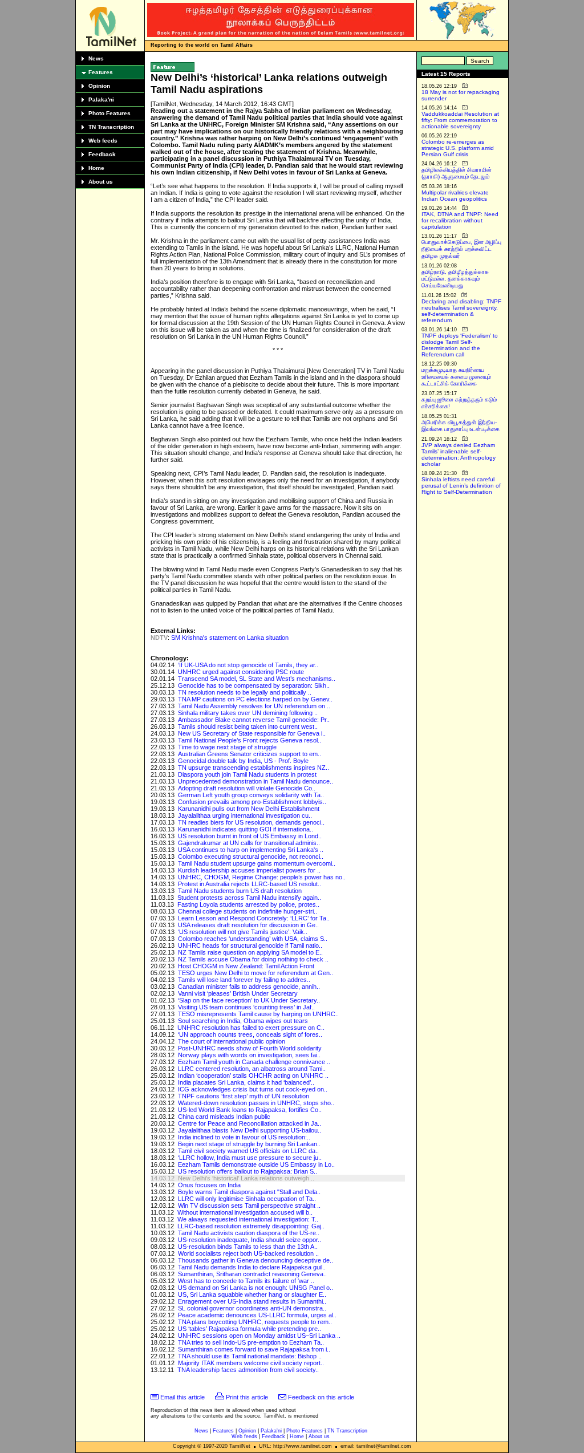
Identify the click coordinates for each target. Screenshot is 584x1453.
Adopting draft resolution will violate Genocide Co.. (246, 788)
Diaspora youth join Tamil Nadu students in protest (247, 774)
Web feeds (102, 140)
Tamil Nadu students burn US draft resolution (240, 890)
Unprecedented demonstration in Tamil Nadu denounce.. (255, 781)
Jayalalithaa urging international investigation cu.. (245, 815)
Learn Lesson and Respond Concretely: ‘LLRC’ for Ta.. (254, 918)
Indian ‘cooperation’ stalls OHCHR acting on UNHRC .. (253, 1075)
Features (100, 72)
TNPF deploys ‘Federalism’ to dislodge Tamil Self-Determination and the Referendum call (459, 345)
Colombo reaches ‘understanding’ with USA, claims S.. (252, 938)
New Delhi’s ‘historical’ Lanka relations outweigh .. (246, 1178)
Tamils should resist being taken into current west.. (248, 726)
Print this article (247, 1397)
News (96, 58)
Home (96, 168)
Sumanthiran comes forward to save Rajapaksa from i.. (254, 1349)
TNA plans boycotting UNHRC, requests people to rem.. (255, 1321)
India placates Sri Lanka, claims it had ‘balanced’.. (246, 1082)
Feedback (102, 154)
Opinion (99, 86)
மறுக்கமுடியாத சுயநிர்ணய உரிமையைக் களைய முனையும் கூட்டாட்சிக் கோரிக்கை (456, 377)
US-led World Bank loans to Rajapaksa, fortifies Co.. (250, 1109)
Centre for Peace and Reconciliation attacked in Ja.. (249, 1123)
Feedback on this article (321, 1397)
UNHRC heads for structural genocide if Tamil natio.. (250, 945)
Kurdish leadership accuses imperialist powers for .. (249, 870)
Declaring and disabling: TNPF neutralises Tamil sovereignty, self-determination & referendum (461, 310)
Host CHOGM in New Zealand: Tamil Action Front (246, 966)
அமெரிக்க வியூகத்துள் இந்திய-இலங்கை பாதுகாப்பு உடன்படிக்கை (460, 425)
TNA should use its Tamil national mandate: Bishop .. (250, 1356)
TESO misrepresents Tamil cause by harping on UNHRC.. (258, 1013)
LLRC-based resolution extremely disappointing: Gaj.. (251, 1226)
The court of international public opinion (231, 1041)
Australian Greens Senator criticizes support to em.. (249, 753)
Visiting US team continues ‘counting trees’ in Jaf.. (246, 1007)
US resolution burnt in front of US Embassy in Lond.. (250, 836)
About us (100, 181)
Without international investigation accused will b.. (245, 1212)
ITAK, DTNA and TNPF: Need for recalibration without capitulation (459, 220)
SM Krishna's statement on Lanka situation (230, 637)
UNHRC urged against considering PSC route (241, 671)
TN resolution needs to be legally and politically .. (244, 692)
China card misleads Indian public (224, 1116)
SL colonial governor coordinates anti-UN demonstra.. (252, 1308)
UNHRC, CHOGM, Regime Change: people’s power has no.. (262, 877)
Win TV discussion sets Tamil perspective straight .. (249, 1205)
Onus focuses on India (209, 1185)
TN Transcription (111, 127)
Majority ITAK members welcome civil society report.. (251, 1362)
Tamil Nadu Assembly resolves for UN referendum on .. (254, 706)
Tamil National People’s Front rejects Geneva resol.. (249, 740)
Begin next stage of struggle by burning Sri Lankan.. (249, 1144)
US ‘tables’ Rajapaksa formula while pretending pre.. (249, 1328)
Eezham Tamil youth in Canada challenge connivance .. (254, 1061)
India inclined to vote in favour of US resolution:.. (244, 1137)
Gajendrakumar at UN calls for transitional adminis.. (249, 842)
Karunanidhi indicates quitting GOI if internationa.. (245, 829)
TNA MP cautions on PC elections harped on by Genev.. (255, 699)
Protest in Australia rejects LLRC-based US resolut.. (249, 883)
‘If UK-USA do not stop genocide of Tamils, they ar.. (248, 664)
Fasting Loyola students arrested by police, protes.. (248, 904)
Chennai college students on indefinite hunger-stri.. (247, 911)
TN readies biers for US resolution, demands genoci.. (251, 822)
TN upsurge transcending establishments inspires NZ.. (253, 767)
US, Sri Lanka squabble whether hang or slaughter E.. (252, 1294)
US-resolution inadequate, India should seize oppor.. (249, 1239)
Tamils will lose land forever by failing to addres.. (244, 979)
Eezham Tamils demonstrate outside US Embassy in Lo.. (256, 1164)
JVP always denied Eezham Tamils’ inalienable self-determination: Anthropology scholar (458, 454)
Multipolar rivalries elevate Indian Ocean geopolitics (455, 195)
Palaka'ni (101, 99)
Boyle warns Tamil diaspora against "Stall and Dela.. (249, 1191)
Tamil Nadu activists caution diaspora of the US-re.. (248, 1232)
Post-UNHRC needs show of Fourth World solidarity (250, 1048)
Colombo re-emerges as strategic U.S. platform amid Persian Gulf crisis (457, 148)
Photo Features (109, 113)
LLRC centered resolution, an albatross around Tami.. (252, 1068)
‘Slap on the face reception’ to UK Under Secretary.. (249, 1000)
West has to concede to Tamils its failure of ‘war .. (246, 1280)
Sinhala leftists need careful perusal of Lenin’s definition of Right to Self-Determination (461, 485)
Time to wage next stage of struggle (227, 747)
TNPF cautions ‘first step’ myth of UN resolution (243, 1096)
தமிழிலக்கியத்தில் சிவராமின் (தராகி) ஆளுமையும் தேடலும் (456, 173)
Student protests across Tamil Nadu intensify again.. (249, 897)
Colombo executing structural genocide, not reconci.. (250, 856)
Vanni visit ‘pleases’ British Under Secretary (238, 993)
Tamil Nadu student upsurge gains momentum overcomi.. (256, 863)
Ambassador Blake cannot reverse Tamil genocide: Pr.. (254, 719)
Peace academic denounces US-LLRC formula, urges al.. (257, 1315)
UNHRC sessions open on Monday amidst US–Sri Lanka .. (259, 1335)
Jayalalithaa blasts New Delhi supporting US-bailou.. (249, 1130)
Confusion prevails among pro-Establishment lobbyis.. (252, 801)
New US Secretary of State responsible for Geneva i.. (252, 733)
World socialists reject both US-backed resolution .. (248, 1253)
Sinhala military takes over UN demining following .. (248, 712)
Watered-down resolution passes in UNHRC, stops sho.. (256, 1102)
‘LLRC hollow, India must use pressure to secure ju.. (250, 1157)
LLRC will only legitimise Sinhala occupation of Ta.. (247, 1198)
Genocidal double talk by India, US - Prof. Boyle (243, 760)
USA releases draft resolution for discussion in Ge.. (248, 925)
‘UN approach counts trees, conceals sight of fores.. (250, 1034)
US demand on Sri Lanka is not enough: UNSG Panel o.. (255, 1287)
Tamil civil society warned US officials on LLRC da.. (248, 1150)
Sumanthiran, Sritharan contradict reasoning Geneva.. (252, 1274)
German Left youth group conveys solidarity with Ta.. (251, 795)
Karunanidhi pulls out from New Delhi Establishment (248, 808)
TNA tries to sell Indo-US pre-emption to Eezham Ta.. (251, 1342)
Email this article (182, 1397)
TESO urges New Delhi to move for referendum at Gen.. (255, 972)
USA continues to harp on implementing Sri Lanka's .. (250, 849)
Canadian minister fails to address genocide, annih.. (249, 986)
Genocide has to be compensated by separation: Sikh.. (254, 685)
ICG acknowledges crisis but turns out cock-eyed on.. (252, 1089)
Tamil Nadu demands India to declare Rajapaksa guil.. (252, 1267)
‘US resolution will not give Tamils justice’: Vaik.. (242, 931)
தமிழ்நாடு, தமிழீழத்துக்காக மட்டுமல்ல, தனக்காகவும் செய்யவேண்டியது (455, 279)
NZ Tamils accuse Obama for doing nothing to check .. (253, 959)
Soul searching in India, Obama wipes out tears (243, 1020)
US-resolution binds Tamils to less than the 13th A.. (248, 1246)
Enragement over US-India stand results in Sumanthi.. (252, 1301)
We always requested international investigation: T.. (247, 1219)
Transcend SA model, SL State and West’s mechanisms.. (256, 678)
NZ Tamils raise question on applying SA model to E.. (250, 952)
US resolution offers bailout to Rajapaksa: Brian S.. (247, 1171)
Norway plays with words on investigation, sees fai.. (249, 1055)
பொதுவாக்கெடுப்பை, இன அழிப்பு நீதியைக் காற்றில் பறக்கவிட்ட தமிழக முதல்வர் (461, 249)
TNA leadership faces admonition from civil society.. (248, 1369)
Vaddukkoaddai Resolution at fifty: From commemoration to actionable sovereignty (460, 120)
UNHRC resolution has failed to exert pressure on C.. (251, 1027)
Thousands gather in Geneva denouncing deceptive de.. (255, 1260)
